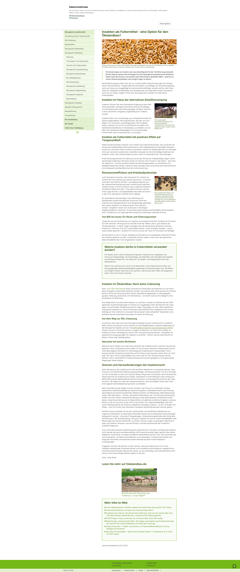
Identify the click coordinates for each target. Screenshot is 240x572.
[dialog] (120, 286)
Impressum (74, 18)
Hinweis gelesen (165, 24)
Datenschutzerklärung (77, 16)
